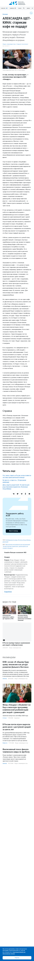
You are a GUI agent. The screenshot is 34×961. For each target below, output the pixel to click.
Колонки (5, 14)
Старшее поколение (22, 44)
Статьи (5, 718)
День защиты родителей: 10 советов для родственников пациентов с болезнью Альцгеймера (16, 487)
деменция (5, 542)
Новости (5, 743)
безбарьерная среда (11, 540)
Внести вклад (13, 531)
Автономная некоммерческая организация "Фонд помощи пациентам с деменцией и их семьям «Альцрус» (16, 546)
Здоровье (17, 718)
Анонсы (5, 678)
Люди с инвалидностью (9, 44)
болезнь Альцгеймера (24, 540)
